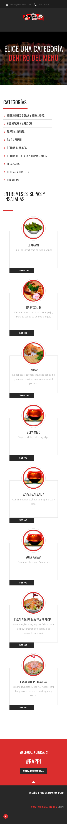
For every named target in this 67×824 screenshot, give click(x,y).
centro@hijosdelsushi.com (21, 5)
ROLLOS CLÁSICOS (17, 148)
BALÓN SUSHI (14, 140)
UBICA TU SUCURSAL (33, 771)
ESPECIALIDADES (15, 132)
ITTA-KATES (13, 164)
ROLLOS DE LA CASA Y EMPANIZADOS (27, 156)
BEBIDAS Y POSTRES (18, 172)
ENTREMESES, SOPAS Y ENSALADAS (25, 115)
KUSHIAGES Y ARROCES (19, 123)
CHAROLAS (13, 180)
